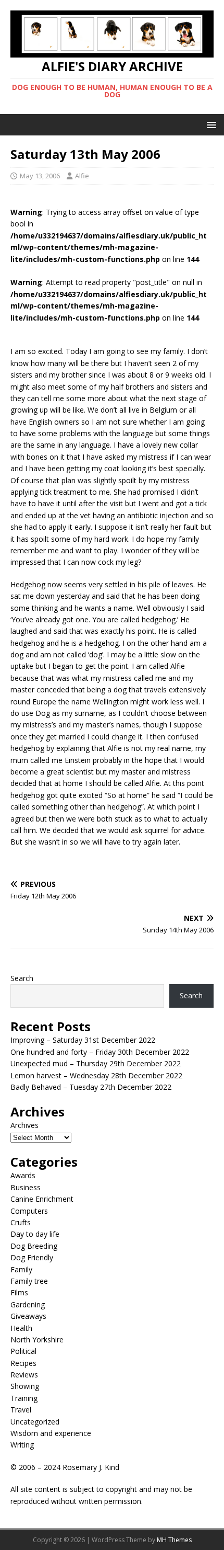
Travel (20, 1410)
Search (21, 978)
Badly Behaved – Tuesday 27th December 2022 (90, 1087)
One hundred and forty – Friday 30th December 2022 (99, 1052)
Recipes (23, 1363)
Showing (24, 1386)
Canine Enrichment (41, 1199)
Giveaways (28, 1316)
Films (19, 1292)
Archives (24, 1125)
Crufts (20, 1222)
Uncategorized (34, 1422)
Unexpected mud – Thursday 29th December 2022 (95, 1063)
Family (21, 1269)
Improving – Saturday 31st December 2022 (82, 1040)
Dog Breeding (33, 1246)
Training (24, 1398)
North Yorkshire (37, 1339)
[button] (209, 124)
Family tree (29, 1281)
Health (21, 1328)
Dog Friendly (31, 1257)
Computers (29, 1211)
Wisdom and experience (50, 1433)
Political (23, 1351)
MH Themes (174, 1539)
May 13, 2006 (40, 175)
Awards (22, 1175)
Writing (22, 1445)
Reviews (24, 1375)
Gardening (27, 1304)
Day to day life (34, 1234)
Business (25, 1187)
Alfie (82, 175)
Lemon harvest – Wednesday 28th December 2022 (96, 1075)
